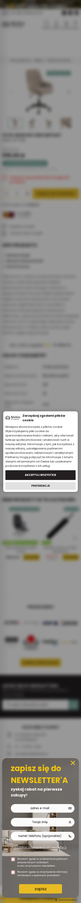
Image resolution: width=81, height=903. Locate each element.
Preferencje (40, 486)
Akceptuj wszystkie (40, 475)
